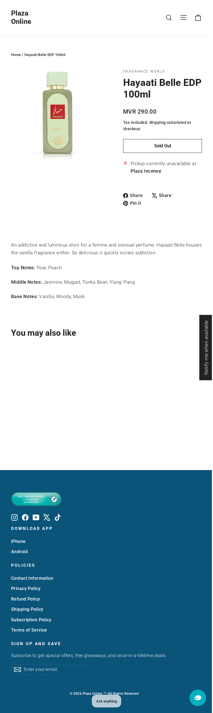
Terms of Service (29, 630)
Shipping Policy (27, 609)
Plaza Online (21, 17)
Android (19, 551)
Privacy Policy (25, 588)
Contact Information (32, 578)
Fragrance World (144, 71)
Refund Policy (25, 599)
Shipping (157, 122)
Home (16, 55)
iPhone (18, 541)
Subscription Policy (31, 619)
